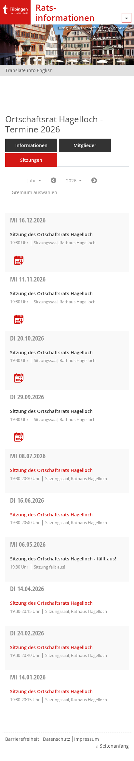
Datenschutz (56, 739)
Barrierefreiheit (22, 739)
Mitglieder (85, 145)
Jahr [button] (32, 180)
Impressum (86, 739)
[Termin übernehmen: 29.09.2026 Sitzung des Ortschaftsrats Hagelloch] (19, 437)
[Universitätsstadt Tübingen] (15, 8)
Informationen (31, 145)
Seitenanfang (114, 746)
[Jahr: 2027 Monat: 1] (94, 181)
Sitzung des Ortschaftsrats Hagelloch (51, 470)
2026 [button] (72, 180)
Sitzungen (31, 160)
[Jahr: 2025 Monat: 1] (53, 181)
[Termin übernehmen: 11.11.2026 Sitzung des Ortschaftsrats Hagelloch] (19, 319)
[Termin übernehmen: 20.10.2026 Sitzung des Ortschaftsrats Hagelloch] (19, 378)
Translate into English (29, 70)
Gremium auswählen (34, 192)
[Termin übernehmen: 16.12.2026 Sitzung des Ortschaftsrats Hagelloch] (19, 260)
